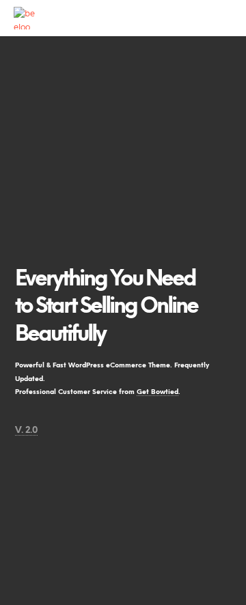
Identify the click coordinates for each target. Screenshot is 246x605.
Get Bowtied (157, 392)
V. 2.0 (26, 430)
